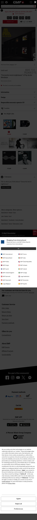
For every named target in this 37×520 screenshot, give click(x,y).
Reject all (18, 504)
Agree (18, 499)
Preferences (18, 509)
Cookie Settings (6, 481)
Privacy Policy (11, 483)
